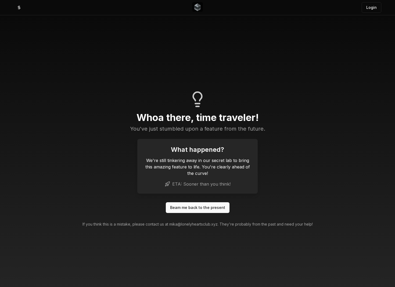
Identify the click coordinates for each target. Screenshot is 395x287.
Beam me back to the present (197, 207)
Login (371, 7)
